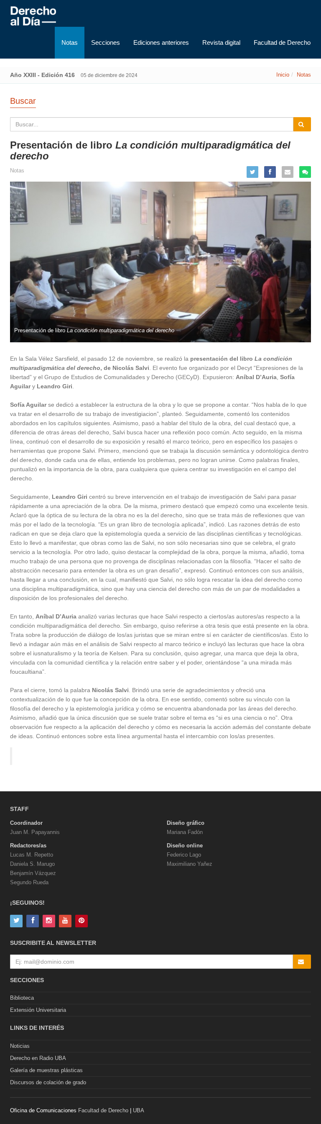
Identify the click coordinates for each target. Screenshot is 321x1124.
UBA (138, 1110)
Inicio (282, 75)
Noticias (20, 1046)
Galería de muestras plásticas (46, 1070)
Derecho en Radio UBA (38, 1058)
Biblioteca (22, 998)
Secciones (105, 42)
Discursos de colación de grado (48, 1082)
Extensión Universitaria (38, 1010)
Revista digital (221, 42)
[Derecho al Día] (33, 16)
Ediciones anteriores (161, 42)
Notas (69, 42)
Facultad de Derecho (282, 42)
